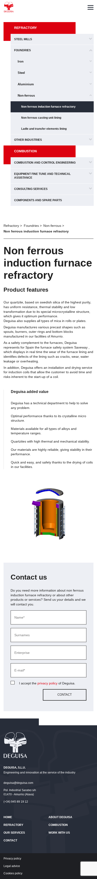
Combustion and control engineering (45, 162)
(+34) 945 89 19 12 (16, 801)
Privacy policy (12, 858)
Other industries (28, 139)
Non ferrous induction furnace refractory (48, 106)
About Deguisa (60, 817)
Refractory (25, 28)
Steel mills (23, 39)
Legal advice (12, 866)
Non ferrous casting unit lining (41, 117)
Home (8, 817)
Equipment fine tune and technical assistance (42, 176)
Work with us (59, 832)
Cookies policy (13, 873)
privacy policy (47, 683)
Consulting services (31, 189)
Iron (21, 61)
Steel (21, 73)
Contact (10, 840)
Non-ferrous (26, 95)
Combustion (25, 151)
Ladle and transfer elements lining (44, 128)
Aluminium (26, 84)
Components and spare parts (38, 200)
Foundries (22, 50)
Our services (14, 832)
